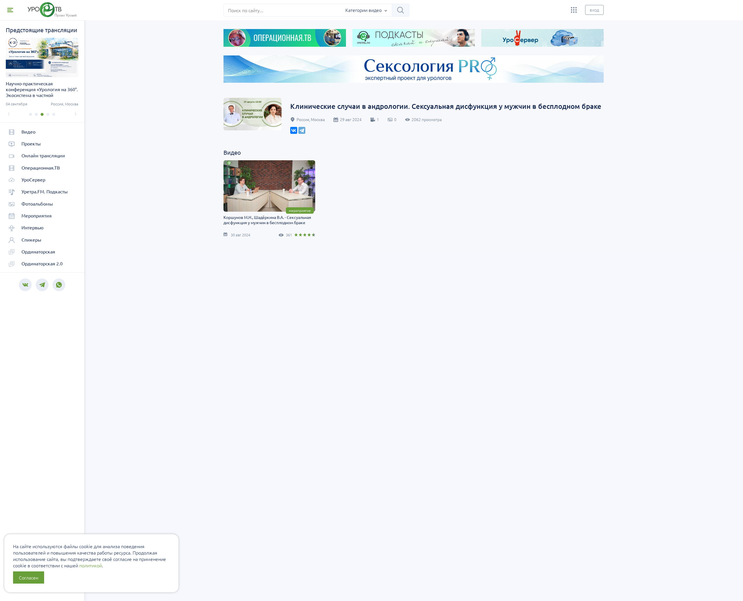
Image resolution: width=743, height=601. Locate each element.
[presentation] (9, 113)
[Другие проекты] (574, 10)
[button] (30, 114)
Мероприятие (300, 210)
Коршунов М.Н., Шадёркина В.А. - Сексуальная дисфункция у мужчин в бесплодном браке (267, 220)
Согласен (28, 577)
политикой (90, 565)
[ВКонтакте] (293, 130)
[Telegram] (301, 130)
